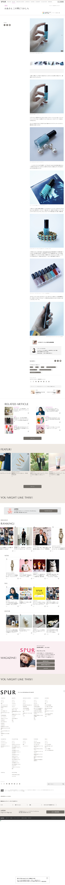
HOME (31, 386)
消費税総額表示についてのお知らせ (6, 796)
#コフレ (31, 367)
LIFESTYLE (27, 1)
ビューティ (34, 386)
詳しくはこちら (44, 881)
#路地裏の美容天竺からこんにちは (35, 372)
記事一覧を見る (39, 353)
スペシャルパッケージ (47, 251)
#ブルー (42, 367)
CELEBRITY (37, 1)
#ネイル (37, 367)
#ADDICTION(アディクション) (51, 367)
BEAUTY (13, 1)
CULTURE (32, 1)
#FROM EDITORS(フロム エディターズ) (45, 369)
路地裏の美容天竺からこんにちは (42, 386)
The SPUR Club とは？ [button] (48, 510)
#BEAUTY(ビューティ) (33, 369)
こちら (23, 790)
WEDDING (50, 1)
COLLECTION (44, 1)
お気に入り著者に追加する (47, 353)
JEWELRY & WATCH (20, 1)
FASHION (9, 1)
